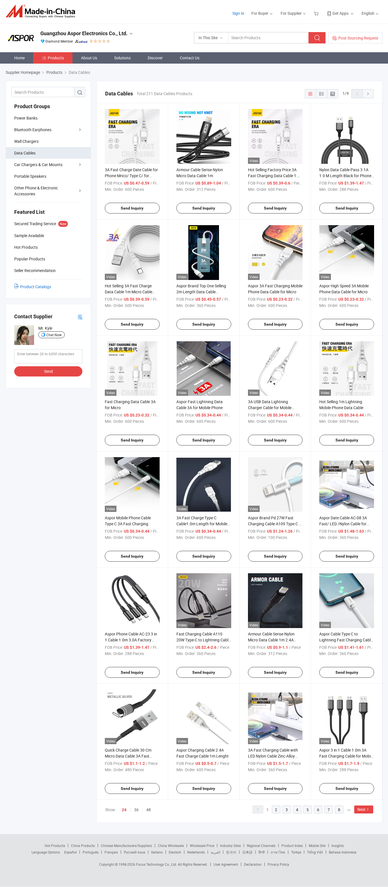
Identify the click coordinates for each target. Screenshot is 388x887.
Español (70, 852)
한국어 (231, 852)
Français (111, 852)
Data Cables (25, 153)
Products (56, 57)
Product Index (292, 845)
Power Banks (25, 118)
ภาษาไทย (278, 852)
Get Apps (340, 13)
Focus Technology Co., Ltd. (157, 864)
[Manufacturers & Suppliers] (42, 11)
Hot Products (55, 845)
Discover (155, 57)
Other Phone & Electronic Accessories (36, 190)
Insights (337, 845)
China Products (83, 845)
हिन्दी (261, 852)
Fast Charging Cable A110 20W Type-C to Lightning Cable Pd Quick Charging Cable (203, 639)
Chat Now (54, 334)
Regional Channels (261, 845)
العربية (215, 852)
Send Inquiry (132, 208)
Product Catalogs (35, 286)
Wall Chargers (26, 141)
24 (124, 809)
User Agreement (226, 864)
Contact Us (189, 57)
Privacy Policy (278, 864)
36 (136, 809)
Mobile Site (317, 845)
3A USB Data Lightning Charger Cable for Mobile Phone (269, 407)
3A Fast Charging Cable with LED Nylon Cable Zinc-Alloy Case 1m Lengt (273, 756)
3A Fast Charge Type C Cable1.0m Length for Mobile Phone (201, 523)
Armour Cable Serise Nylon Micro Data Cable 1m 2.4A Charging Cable (271, 639)
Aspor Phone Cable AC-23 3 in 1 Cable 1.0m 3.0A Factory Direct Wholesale (131, 639)
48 (148, 809)
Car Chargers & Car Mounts (38, 164)
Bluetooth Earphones (32, 129)
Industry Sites (230, 845)
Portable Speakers (30, 176)
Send (48, 371)
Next (361, 809)
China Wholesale (171, 845)
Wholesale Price (202, 845)
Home (19, 57)
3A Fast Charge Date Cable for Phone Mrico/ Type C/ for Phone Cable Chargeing (131, 175)
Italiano (157, 852)
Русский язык (134, 852)
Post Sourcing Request (358, 38)
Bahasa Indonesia (342, 852)
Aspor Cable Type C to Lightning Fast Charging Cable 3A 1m (346, 639)
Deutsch (175, 852)
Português (91, 852)
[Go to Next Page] (368, 93)
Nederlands (196, 852)
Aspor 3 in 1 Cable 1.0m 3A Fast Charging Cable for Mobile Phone (346, 756)
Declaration (253, 864)
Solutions (122, 57)
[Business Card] (80, 317)
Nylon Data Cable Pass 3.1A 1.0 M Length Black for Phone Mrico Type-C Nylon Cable (345, 175)
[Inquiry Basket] (317, 13)
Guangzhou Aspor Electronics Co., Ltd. (84, 33)
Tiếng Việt (315, 852)
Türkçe (296, 852)
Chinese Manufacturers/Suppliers (126, 845)
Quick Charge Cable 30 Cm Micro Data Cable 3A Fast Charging (128, 756)
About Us (89, 57)
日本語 (247, 852)
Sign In (238, 13)
